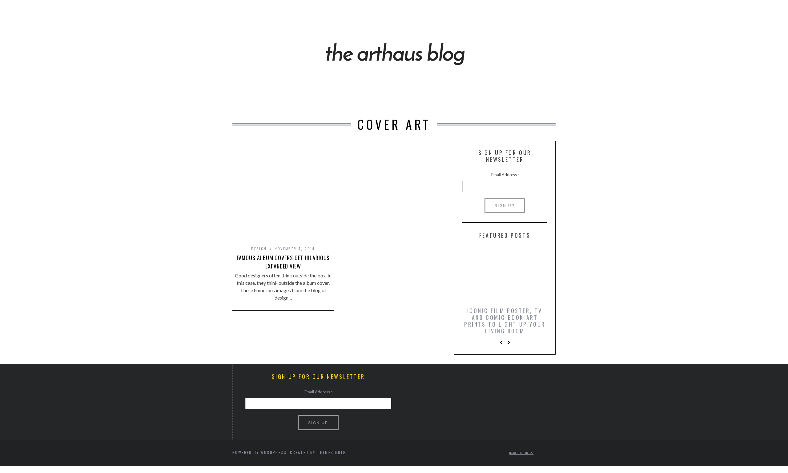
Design (259, 248)
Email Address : (505, 174)
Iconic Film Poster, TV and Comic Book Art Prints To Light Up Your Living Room (504, 321)
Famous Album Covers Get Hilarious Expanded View (283, 262)
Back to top (519, 453)
